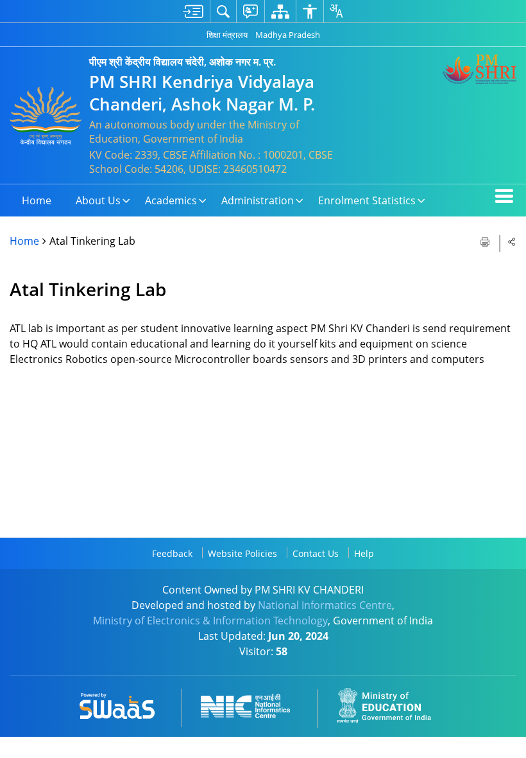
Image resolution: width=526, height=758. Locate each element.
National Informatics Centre (325, 605)
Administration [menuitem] (257, 200)
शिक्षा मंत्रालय (227, 34)
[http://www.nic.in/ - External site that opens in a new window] (253, 703)
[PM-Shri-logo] (479, 69)
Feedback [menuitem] (172, 553)
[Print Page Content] (486, 240)
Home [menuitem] (36, 200)
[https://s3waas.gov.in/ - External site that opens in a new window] (125, 704)
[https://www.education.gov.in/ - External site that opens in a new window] (391, 703)
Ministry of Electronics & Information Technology (210, 620)
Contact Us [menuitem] (316, 553)
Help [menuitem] (364, 553)
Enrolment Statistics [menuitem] (367, 200)
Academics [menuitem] (171, 200)
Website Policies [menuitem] (242, 553)
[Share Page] (511, 241)
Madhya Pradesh (287, 34)
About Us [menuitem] (98, 200)
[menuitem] (193, 11)
